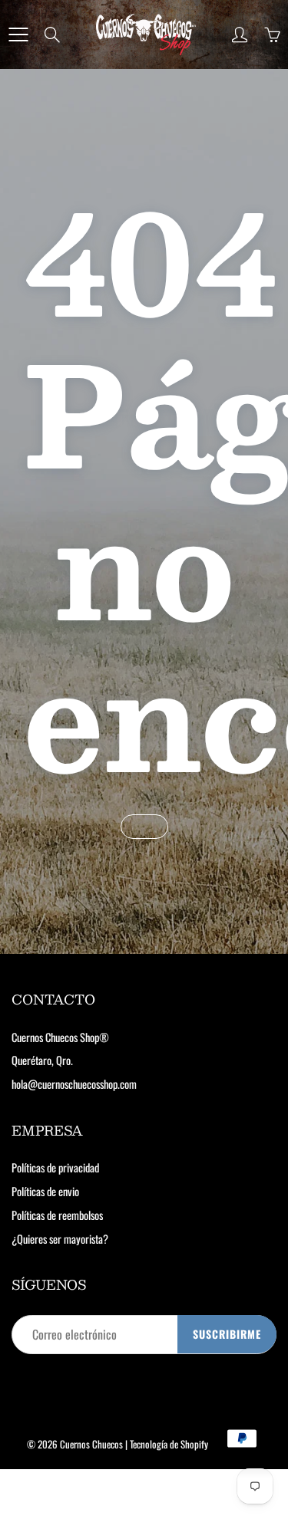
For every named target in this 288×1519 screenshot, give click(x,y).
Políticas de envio (45, 1191)
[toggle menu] (18, 34)
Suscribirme (227, 1334)
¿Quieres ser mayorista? (60, 1239)
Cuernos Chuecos (91, 1444)
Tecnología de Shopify (169, 1444)
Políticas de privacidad (55, 1167)
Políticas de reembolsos (57, 1215)
